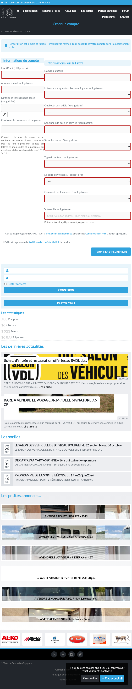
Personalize (90, 678)
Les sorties (87, 10)
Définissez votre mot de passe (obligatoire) (18, 99)
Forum (125, 10)
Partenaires (109, 16)
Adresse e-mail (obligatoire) (17, 82)
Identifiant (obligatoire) (14, 68)
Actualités (70, 10)
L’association (30, 10)
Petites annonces (108, 10)
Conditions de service (95, 233)
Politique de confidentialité (59, 233)
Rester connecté (17, 283)
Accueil (5, 31)
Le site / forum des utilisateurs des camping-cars (25, 3)
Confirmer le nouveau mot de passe (21, 120)
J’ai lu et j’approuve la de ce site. (37, 242)
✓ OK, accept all (112, 678)
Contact (124, 16)
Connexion (66, 290)
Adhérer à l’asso (51, 10)
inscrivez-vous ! (66, 302)
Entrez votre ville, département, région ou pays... (69, 222)
